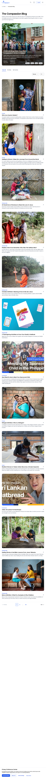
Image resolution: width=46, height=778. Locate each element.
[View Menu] (42, 2)
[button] (4, 604)
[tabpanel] (23, 338)
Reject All (13, 775)
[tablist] (23, 70)
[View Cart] (34, 2)
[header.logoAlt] (6, 3)
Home (4, 6)
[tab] (4, 70)
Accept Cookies (6, 775)
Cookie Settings (21, 775)
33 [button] (25, 604)
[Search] (30, 2)
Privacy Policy (28, 775)
